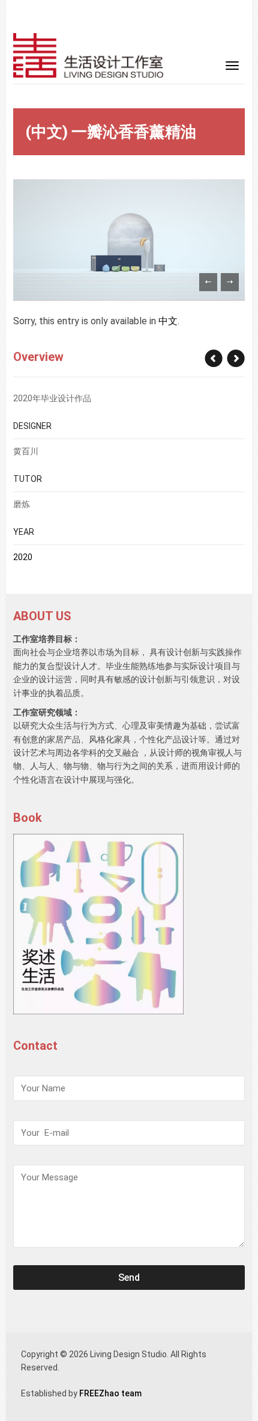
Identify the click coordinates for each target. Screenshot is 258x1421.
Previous (208, 282)
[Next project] (214, 359)
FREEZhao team (110, 1393)
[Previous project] (235, 359)
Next (230, 282)
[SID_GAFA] (88, 55)
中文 (168, 321)
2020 (22, 557)
